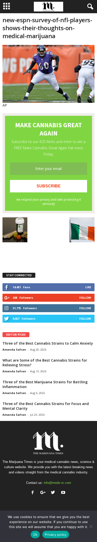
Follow (85, 297)
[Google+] (44, 493)
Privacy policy (56, 535)
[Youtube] (63, 493)
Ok (35, 535)
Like (88, 287)
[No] (90, 526)
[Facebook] (34, 493)
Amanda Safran (14, 349)
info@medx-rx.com (57, 483)
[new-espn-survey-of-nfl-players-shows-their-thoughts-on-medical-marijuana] (48, 74)
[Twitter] (54, 493)
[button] (89, 6)
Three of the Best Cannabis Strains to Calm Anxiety (47, 343)
